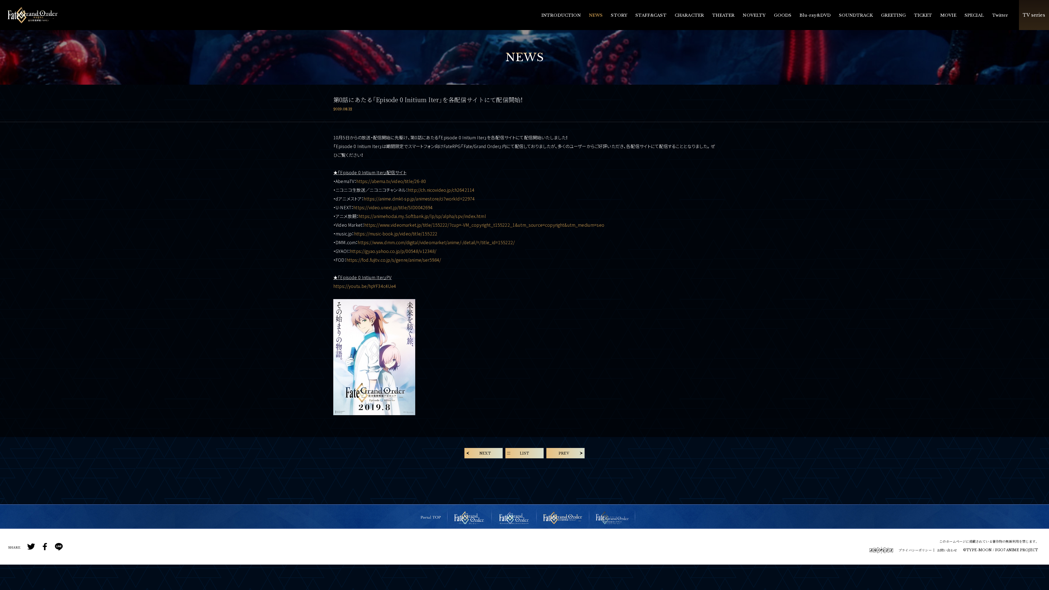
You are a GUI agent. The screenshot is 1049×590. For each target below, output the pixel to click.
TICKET (923, 15)
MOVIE (948, 15)
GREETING (893, 15)
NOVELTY (754, 15)
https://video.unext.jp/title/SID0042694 (393, 207)
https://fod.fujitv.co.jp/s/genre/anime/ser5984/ (393, 259)
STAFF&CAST (651, 15)
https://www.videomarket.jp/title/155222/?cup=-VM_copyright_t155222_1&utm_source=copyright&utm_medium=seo (484, 225)
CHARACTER (689, 15)
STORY (619, 15)
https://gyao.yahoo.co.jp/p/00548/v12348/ (393, 251)
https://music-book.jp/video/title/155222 (395, 233)
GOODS (783, 15)
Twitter (1000, 15)
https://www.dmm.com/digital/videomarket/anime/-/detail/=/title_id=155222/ (436, 242)
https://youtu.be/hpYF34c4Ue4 (364, 286)
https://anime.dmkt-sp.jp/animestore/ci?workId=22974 (419, 198)
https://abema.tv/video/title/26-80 (391, 181)
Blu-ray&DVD (815, 15)
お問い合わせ (947, 550)
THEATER (723, 15)
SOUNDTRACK (856, 15)
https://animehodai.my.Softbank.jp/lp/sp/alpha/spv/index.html (422, 216)
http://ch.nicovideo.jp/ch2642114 (441, 190)
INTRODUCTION (561, 15)
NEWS (596, 15)
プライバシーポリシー (915, 550)
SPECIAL (974, 15)
